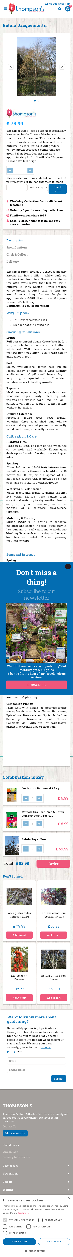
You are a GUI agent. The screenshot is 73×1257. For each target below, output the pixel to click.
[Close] (68, 566)
